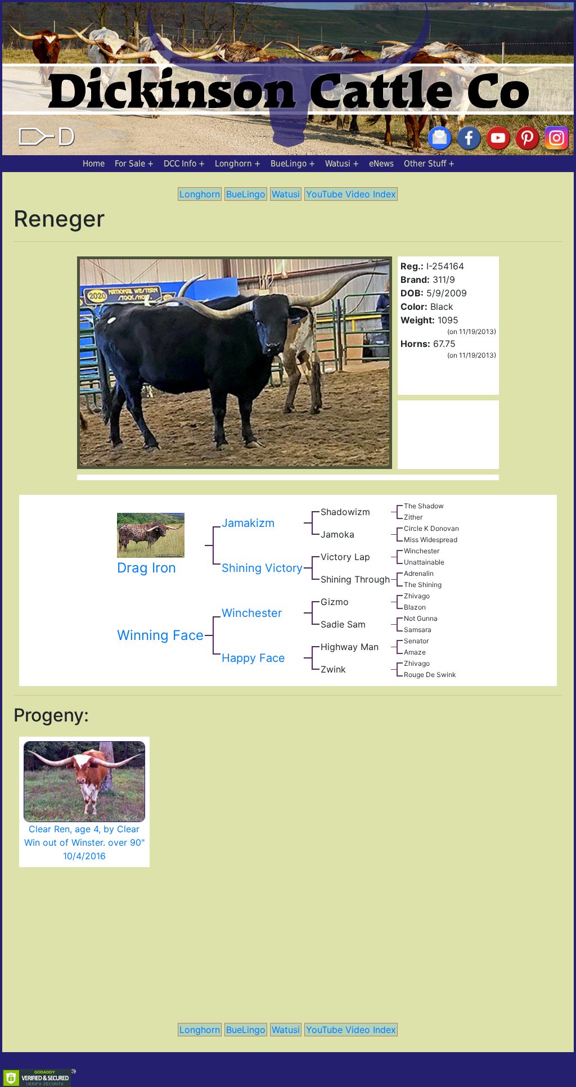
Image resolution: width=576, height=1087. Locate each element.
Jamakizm (248, 523)
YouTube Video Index (351, 194)
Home (94, 164)
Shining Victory (262, 568)
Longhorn (233, 164)
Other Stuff (425, 164)
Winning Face (160, 635)
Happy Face (253, 658)
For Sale (130, 164)
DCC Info (180, 164)
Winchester (252, 613)
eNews (381, 164)
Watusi (337, 164)
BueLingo (289, 164)
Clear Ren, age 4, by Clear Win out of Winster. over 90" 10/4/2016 (84, 842)
